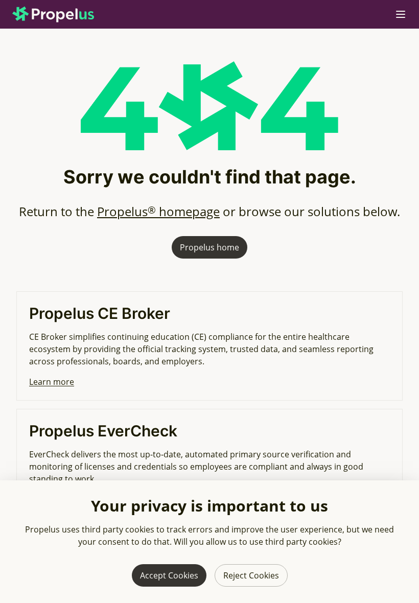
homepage (158, 211)
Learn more (51, 381)
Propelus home (209, 247)
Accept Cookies (169, 575)
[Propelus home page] (61, 14)
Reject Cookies (251, 575)
